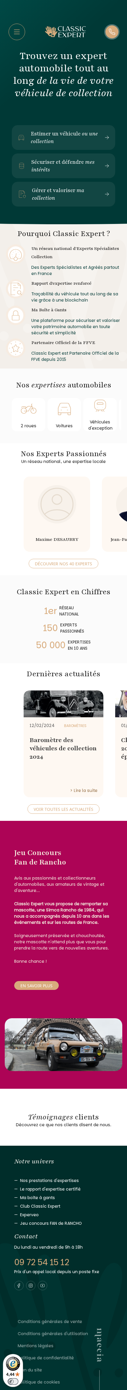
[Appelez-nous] (111, 31)
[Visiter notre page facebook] (19, 1285)
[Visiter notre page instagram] (30, 1285)
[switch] (13, 1381)
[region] (63, 512)
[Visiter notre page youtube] (42, 1285)
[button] (19, 1285)
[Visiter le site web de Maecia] (99, 1359)
